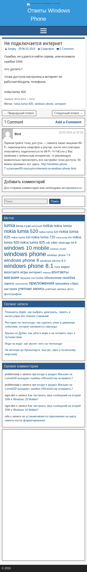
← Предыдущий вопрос (19, 113)
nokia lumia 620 (48, 232)
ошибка (69, 278)
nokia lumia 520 (21, 231)
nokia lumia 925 (32, 242)
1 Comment (67, 48)
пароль (9, 283)
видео (65, 267)
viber (54, 242)
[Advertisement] (35, 494)
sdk (48, 242)
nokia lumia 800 (64, 237)
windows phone (44, 103)
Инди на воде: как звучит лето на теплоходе (33, 343)
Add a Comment (68, 122)
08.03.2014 (28, 48)
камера (47, 272)
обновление (53, 277)
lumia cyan (23, 226)
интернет (60, 103)
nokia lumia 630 (20, 237)
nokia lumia (63, 226)
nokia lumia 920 (23, 103)
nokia (48, 225)
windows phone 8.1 (28, 266)
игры (24, 272)
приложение (21, 283)
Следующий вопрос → (68, 113)
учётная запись (56, 289)
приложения (41, 283)
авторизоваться (72, 187)
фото (70, 289)
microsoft (37, 226)
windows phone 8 (21, 260)
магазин (11, 277)
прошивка (62, 283)
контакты (60, 272)
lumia (9, 225)
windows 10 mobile (26, 248)
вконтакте (11, 272)
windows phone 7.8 (58, 255)
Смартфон (47, 48)
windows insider (58, 249)
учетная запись (31, 289)
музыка (25, 277)
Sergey (12, 48)
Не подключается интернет (33, 43)
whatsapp (64, 242)
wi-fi (73, 242)
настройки (37, 278)
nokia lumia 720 (43, 237)
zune (57, 267)
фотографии (13, 294)
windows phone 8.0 (53, 260)
